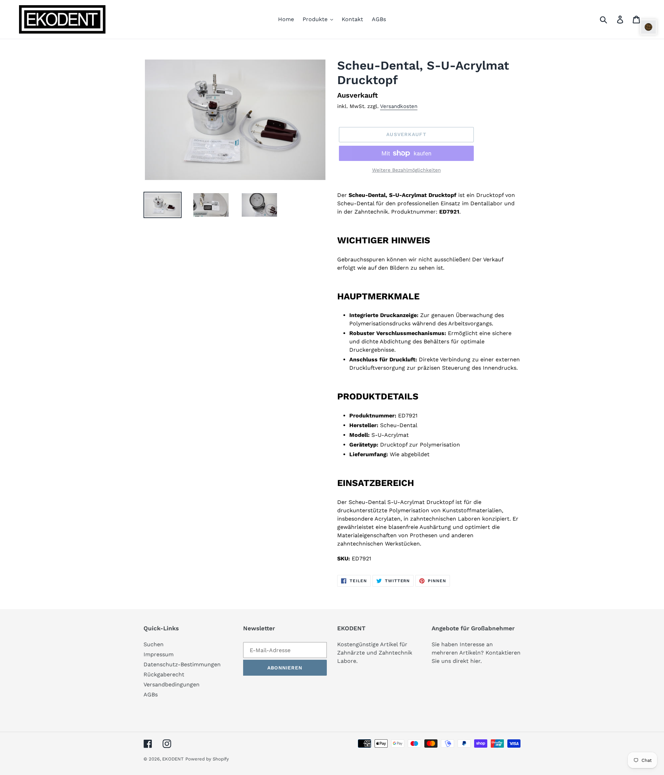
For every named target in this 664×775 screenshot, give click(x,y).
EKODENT (173, 759)
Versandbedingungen (172, 684)
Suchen (154, 644)
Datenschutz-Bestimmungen (182, 664)
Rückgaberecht (164, 674)
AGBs (151, 694)
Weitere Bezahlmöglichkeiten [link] (406, 170)
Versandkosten (398, 106)
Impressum (159, 654)
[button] (648, 27)
